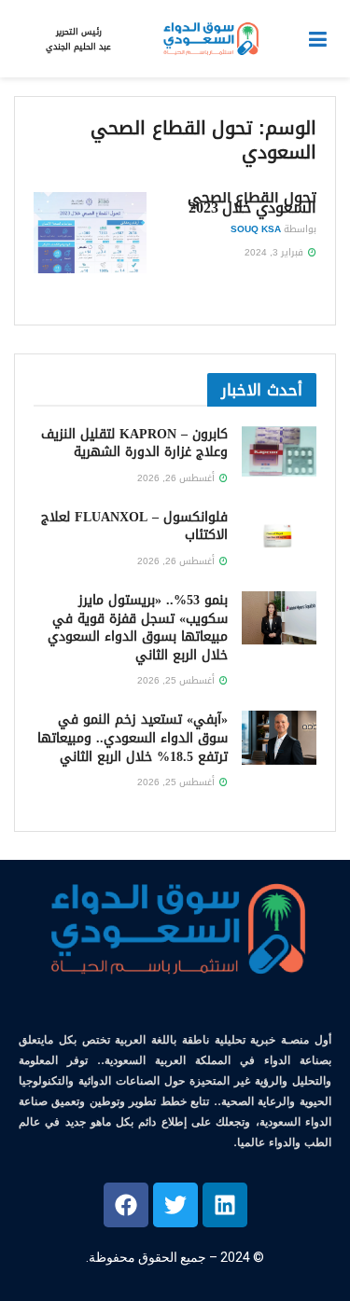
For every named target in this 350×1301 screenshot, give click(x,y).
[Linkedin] (225, 1205)
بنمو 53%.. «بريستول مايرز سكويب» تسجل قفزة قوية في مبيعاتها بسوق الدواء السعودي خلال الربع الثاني (138, 628)
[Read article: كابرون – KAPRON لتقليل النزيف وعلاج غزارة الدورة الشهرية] (279, 451)
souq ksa (256, 229)
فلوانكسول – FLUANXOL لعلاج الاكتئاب (134, 526)
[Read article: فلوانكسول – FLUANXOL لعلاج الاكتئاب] (279, 534)
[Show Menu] (318, 39)
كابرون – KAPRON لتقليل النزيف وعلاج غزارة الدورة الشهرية (134, 443)
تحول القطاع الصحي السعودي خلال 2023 (252, 202)
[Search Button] (23, 39)
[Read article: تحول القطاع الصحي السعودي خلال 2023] (90, 232)
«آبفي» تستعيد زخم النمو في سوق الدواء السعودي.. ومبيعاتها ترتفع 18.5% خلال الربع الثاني (132, 737)
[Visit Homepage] (210, 39)
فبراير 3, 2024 (275, 252)
